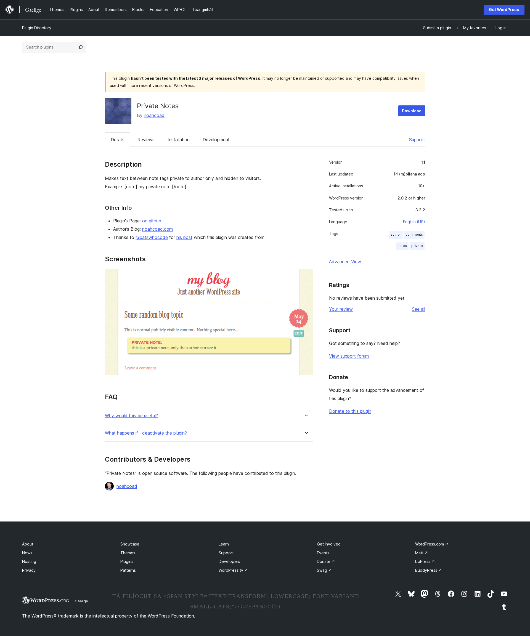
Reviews (146, 139)
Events (323, 552)
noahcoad (154, 115)
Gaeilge (81, 601)
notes (402, 246)
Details (117, 139)
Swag (324, 570)
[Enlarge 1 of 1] (305, 276)
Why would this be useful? (131, 415)
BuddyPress (428, 570)
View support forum (349, 356)
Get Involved (329, 544)
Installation (179, 139)
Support (417, 139)
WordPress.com (432, 544)
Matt (421, 552)
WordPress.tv (233, 570)
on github (151, 220)
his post (184, 237)
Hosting (29, 561)
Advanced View (345, 261)
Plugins (126, 561)
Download (412, 110)
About (27, 544)
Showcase (129, 544)
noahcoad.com (157, 229)
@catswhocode (152, 237)
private (417, 246)
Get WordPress (504, 9)
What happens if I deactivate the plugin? (146, 433)
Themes (127, 552)
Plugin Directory (36, 27)
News (27, 552)
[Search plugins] (80, 47)
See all (418, 309)
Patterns (128, 570)
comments (414, 234)
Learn (224, 544)
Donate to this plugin (350, 411)
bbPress (425, 561)
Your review (341, 309)
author (396, 234)
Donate (326, 561)
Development (216, 139)
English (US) (414, 221)
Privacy (29, 570)
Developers (229, 561)
